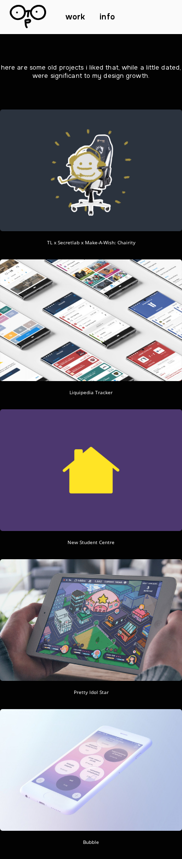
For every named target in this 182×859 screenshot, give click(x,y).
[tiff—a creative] (28, 17)
